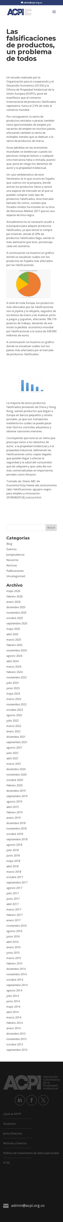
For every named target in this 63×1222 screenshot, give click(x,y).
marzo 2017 (13, 909)
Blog (9, 544)
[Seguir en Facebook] (31, 1100)
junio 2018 (13, 855)
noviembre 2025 (16, 612)
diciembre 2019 (16, 791)
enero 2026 (13, 602)
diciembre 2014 (16, 969)
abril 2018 (12, 866)
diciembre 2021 (16, 737)
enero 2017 (13, 920)
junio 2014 (13, 1001)
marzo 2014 (13, 1017)
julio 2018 (12, 850)
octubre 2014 (14, 979)
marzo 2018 (13, 872)
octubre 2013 (14, 1044)
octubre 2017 (14, 877)
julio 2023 (12, 683)
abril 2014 (12, 1012)
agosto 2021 (14, 747)
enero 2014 (13, 1028)
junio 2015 (13, 952)
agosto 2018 (14, 845)
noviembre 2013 (16, 1039)
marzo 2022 (13, 726)
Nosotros (12, 560)
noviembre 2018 (16, 828)
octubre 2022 (14, 710)
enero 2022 (13, 731)
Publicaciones (15, 571)
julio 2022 (12, 720)
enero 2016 (13, 947)
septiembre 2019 (16, 796)
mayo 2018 (13, 861)
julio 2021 (12, 753)
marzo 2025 (13, 639)
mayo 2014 (13, 1006)
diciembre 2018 (16, 823)
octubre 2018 (14, 834)
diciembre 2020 (16, 769)
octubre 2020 (14, 780)
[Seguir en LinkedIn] (20, 1100)
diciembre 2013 (16, 1033)
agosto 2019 (14, 801)
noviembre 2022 (16, 704)
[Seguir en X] (43, 1100)
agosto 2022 (14, 715)
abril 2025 (12, 634)
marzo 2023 (13, 699)
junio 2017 (13, 899)
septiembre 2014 (16, 985)
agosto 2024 (14, 656)
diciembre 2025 (16, 607)
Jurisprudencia (15, 554)
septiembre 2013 (16, 1050)
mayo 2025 (13, 629)
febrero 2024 (14, 672)
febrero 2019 (14, 812)
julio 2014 (12, 996)
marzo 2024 (13, 666)
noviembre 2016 (16, 926)
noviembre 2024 (16, 650)
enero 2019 (13, 818)
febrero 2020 (14, 785)
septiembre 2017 (16, 882)
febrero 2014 (14, 1023)
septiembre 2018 (16, 839)
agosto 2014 (14, 990)
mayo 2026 (13, 591)
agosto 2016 (14, 931)
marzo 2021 (13, 764)
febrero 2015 (14, 963)
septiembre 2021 (16, 742)
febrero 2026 (14, 596)
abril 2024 (12, 661)
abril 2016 (12, 942)
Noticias (11, 565)
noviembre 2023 (16, 677)
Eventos (11, 549)
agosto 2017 (14, 888)
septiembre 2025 (16, 623)
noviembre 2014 (16, 974)
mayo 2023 (13, 693)
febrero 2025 (14, 645)
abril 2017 (12, 904)
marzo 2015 (13, 958)
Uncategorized (15, 576)
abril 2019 (12, 807)
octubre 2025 (14, 618)
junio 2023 (13, 688)
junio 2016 (13, 936)
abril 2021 (12, 758)
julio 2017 (12, 893)
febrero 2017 (14, 915)
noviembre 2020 (16, 774)
